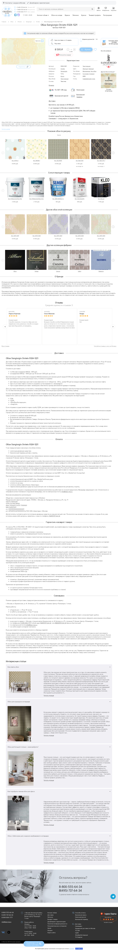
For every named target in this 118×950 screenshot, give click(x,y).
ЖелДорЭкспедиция (81, 935)
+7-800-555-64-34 (21, 9)
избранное (95, 49)
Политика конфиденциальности (57, 924)
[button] (23, 66)
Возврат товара (52, 919)
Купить (88, 49)
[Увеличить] (23, 64)
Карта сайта (51, 932)
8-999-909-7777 (26, 623)
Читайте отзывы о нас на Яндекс (105, 346)
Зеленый (91, 69)
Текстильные (64, 79)
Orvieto (63, 69)
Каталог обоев (42, 15)
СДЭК (77, 933)
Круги (62, 76)
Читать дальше (49, 695)
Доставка (50, 915)
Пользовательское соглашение (57, 926)
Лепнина (75, 15)
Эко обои (93, 71)
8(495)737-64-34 (54, 516)
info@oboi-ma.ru (66, 492)
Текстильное (86, 66)
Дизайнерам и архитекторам (57, 921)
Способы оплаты (80, 913)
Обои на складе (56, 15)
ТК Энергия (78, 937)
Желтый (85, 69)
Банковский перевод (81, 919)
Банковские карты (80, 915)
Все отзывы (5, 346)
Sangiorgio (64, 71)
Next (113, 153)
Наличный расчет (80, 917)
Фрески (67, 15)
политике (71, 948)
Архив (49, 928)
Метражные (86, 71)
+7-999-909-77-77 (21, 12)
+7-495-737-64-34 (21, 7)
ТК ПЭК (77, 930)
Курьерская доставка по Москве (85, 928)
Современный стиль (89, 79)
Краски (83, 15)
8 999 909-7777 (7, 917)
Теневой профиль (95, 15)
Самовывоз (78, 926)
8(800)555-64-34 (60, 623)
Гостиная (86, 74)
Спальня (91, 74)
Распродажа (107, 15)
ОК (79, 948)
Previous (3, 153)
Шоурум (50, 930)
